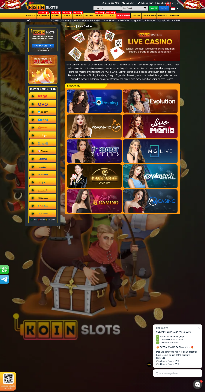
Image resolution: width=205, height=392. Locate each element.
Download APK (111, 3)
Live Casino (123, 16)
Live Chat (129, 3)
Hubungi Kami (147, 3)
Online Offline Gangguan (44, 220)
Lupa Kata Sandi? (165, 3)
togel (110, 16)
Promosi (174, 16)
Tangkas (136, 16)
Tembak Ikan (149, 16)
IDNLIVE (78, 16)
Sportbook (43, 16)
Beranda (31, 16)
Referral (162, 16)
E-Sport (56, 16)
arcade (89, 16)
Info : (30, 20)
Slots (67, 16)
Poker (99, 16)
